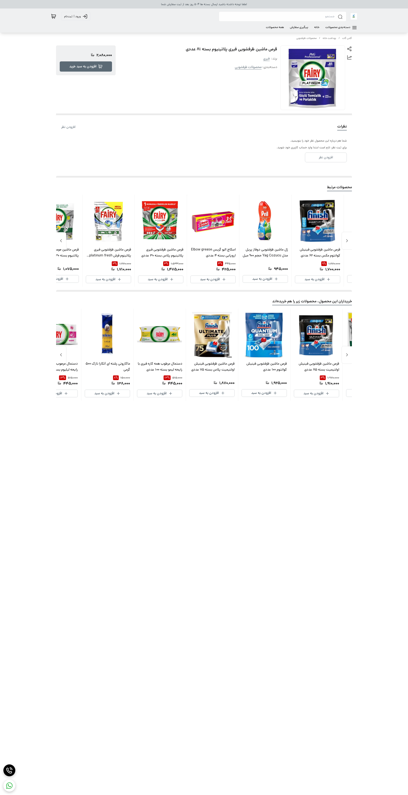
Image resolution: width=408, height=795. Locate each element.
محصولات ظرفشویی (306, 38)
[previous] (347, 240)
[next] (61, 240)
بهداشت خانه (329, 38)
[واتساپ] (9, 786)
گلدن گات (347, 38)
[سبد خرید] (53, 16)
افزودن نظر (68, 126)
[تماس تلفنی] (9, 770)
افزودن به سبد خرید (82, 66)
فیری (266, 58)
